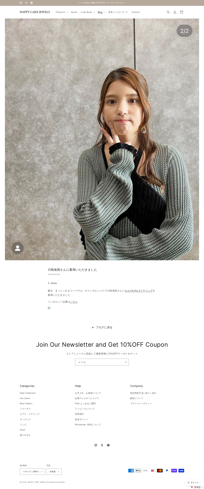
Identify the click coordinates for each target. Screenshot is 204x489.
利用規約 (79, 414)
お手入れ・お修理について (88, 393)
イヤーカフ (25, 408)
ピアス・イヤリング (29, 414)
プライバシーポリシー (141, 403)
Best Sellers (26, 403)
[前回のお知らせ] (70, 3)
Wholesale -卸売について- (88, 424)
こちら (74, 301)
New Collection (28, 393)
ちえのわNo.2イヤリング (139, 290)
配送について (136, 398)
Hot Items (25, 398)
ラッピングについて (85, 408)
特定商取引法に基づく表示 (143, 393)
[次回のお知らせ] (134, 3)
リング (23, 424)
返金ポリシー (81, 419)
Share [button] (54, 283)
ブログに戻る (104, 327)
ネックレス (25, 419)
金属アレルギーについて (87, 398)
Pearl (22, 429)
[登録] (125, 362)
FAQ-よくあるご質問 (85, 403)
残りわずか (25, 435)
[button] (61, 12)
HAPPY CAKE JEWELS (37, 482)
